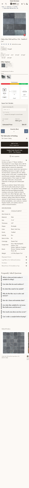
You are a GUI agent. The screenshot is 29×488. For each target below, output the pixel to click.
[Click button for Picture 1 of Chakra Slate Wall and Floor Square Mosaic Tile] (13, 352)
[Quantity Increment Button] (26, 131)
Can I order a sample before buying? (14, 317)
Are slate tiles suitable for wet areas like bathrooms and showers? (14, 306)
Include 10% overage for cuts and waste (13, 114)
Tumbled (4, 49)
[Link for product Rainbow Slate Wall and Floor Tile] (27, 356)
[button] (14, 24)
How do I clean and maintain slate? (14, 300)
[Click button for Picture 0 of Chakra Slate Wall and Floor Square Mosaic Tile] (12, 352)
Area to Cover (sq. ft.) (8, 107)
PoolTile (15, 6)
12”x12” (17, 55)
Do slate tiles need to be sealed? (13, 289)
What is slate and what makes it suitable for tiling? (12, 278)
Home (3, 6)
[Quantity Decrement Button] (3, 131)
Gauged (10, 49)
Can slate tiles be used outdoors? (13, 284)
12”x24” (23, 55)
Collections (9, 6)
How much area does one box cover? (14, 312)
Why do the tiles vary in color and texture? (13, 295)
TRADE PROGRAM (14, 1)
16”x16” (4, 58)
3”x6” (3, 55)
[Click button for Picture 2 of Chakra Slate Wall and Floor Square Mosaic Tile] (14, 352)
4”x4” (7, 55)
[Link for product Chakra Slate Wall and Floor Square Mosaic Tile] (14, 343)
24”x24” (9, 58)
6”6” (12, 55)
